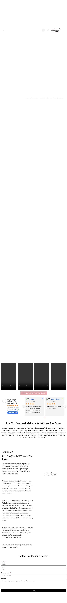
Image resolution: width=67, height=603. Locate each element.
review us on (12, 412)
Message (3, 578)
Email (2, 567)
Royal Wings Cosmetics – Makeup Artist (12, 401)
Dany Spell (54, 399)
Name (3, 561)
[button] (43, 30)
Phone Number (5, 573)
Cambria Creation (36, 399)
